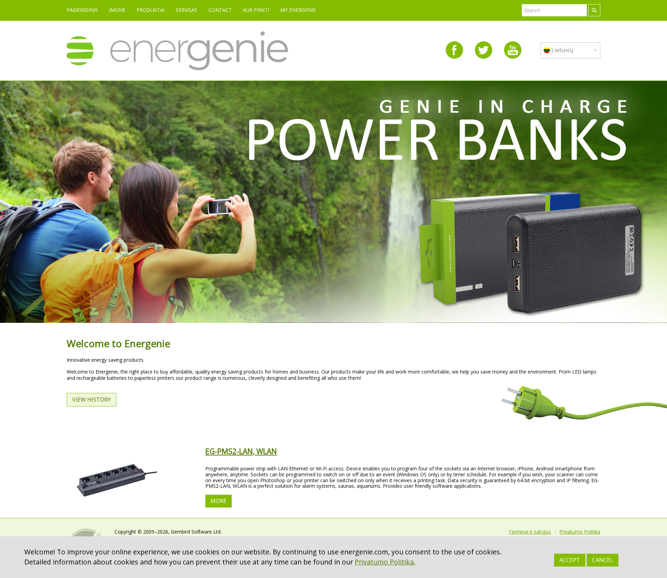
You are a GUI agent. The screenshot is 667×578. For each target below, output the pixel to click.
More (219, 501)
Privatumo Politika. (385, 562)
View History (91, 399)
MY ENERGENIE (298, 10)
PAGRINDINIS (82, 10)
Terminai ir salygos (530, 531)
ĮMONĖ (117, 10)
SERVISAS (186, 10)
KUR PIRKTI (256, 10)
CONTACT (220, 10)
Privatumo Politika (579, 531)
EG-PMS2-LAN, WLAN (241, 451)
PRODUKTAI (151, 10)
